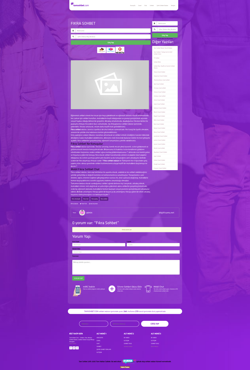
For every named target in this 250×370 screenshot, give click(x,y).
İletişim (173, 5)
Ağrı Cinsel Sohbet (159, 84)
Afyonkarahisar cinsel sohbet (162, 80)
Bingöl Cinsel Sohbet (159, 116)
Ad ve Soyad (75, 241)
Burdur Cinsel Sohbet (159, 128)
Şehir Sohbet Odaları (162, 5)
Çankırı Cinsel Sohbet (159, 140)
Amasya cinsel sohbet (160, 88)
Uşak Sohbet (157, 156)
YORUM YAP (78, 278)
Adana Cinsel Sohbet (159, 72)
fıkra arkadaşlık (76, 199)
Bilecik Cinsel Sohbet (159, 112)
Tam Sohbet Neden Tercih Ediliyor (163, 48)
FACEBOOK (75, 204)
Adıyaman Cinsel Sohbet (160, 76)
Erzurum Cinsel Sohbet (160, 168)
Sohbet (152, 5)
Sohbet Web (157, 62)
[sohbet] (128, 361)
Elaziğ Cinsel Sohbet (159, 164)
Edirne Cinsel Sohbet (159, 160)
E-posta (129, 241)
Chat (145, 5)
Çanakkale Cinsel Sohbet (160, 136)
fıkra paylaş (94, 199)
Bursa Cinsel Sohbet (159, 132)
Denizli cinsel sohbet (159, 148)
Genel (139, 5)
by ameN (126, 338)
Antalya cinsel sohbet (160, 96)
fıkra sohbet (104, 199)
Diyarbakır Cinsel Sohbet (160, 152)
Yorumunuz (75, 256)
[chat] (125, 367)
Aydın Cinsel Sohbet (159, 104)
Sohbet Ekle (128, 343)
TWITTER (84, 204)
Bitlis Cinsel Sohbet (159, 120)
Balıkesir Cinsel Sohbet (160, 108)
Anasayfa (132, 5)
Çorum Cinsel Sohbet (159, 144)
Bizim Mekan (154, 346)
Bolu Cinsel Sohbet (159, 124)
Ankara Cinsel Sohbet (160, 92)
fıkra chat (85, 199)
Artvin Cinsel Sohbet (159, 100)
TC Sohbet (156, 58)
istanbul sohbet (128, 346)
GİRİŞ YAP (155, 323)
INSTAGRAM (94, 204)
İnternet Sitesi (76, 249)
